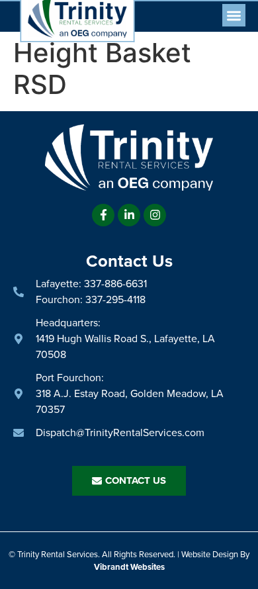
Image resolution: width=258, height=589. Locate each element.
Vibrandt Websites (129, 567)
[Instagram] (155, 215)
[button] (233, 15)
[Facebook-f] (103, 215)
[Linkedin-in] (129, 215)
